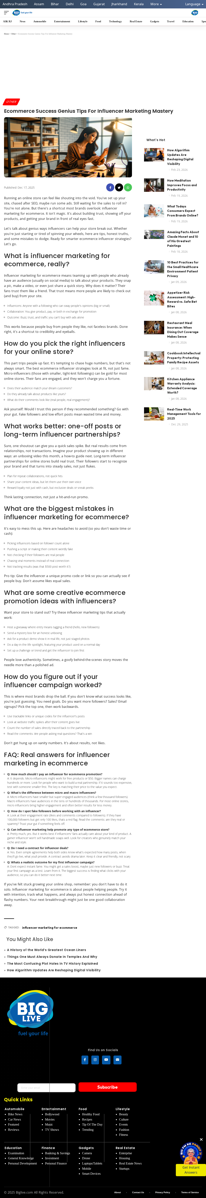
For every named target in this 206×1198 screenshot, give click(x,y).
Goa (83, 4)
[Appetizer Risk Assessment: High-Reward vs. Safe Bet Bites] (154, 298)
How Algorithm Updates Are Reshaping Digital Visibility (54, 970)
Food (83, 1109)
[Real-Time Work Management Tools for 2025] (154, 414)
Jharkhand (119, 4)
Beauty (123, 1114)
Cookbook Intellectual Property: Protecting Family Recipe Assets (183, 357)
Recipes (87, 1119)
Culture (124, 1119)
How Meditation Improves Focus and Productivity (182, 185)
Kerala (139, 4)
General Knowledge (21, 1158)
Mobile (86, 1168)
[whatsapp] (128, 187)
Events (123, 1124)
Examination (16, 1153)
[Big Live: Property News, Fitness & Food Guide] (22, 12)
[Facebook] (84, 1060)
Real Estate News (130, 1163)
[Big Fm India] (195, 12)
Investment (52, 1158)
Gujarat (99, 4)
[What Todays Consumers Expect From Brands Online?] (154, 211)
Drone (86, 1158)
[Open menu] (7, 12)
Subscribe (107, 1087)
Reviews (13, 1129)
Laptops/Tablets (92, 1163)
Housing (124, 1158)
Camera (87, 1153)
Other (11, 102)
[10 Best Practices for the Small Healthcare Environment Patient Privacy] (154, 267)
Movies (50, 1119)
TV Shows (52, 1129)
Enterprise (125, 1153)
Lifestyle (123, 1109)
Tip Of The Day (92, 1124)
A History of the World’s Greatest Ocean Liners (46, 950)
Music (49, 1124)
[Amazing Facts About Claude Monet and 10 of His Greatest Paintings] (154, 237)
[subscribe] (117, 1060)
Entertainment (54, 1109)
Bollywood (52, 1114)
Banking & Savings (57, 1153)
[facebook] (110, 187)
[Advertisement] (103, 66)
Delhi (70, 4)
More (155, 4)
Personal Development (22, 1163)
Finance (48, 1148)
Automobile (14, 1109)
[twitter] (119, 187)
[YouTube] (106, 1060)
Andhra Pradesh (15, 4)
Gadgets (86, 1148)
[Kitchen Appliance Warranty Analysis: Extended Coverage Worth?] (154, 384)
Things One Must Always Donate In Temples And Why (52, 957)
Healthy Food (91, 1114)
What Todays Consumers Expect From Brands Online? (182, 210)
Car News (14, 1119)
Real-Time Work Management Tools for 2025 (184, 413)
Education (13, 1148)
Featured (13, 1124)
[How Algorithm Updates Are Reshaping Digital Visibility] (154, 155)
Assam (39, 4)
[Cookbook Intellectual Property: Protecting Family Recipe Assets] (154, 358)
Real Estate (125, 1148)
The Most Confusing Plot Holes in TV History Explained (52, 963)
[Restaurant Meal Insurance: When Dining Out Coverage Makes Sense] (154, 328)
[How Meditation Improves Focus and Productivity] (154, 185)
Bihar (55, 4)
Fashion (124, 1129)
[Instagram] (95, 1060)
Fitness (123, 1134)
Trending (88, 1129)
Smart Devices (91, 1173)
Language (193, 4)
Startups (124, 1168)
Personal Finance (56, 1163)
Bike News (15, 1114)
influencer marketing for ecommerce (49, 928)
